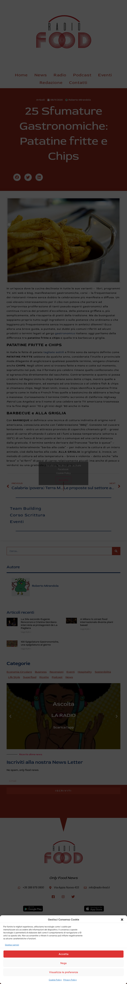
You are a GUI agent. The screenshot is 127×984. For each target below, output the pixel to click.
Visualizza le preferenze (63, 972)
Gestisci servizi (12, 945)
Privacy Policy (70, 980)
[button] (122, 919)
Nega (63, 963)
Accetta (63, 954)
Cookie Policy (55, 980)
